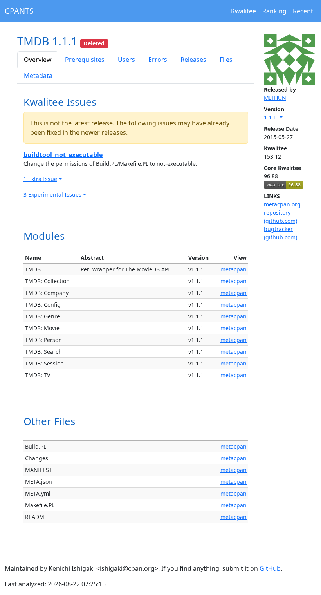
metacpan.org (282, 204)
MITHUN (275, 97)
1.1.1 (271, 117)
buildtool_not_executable (63, 154)
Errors (157, 59)
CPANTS (19, 10)
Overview (38, 59)
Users (126, 59)
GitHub (270, 568)
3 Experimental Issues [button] (52, 194)
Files (226, 59)
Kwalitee (243, 11)
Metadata (38, 75)
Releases (193, 59)
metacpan (233, 269)
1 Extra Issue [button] (40, 179)
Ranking (274, 11)
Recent (303, 11)
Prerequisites (85, 59)
